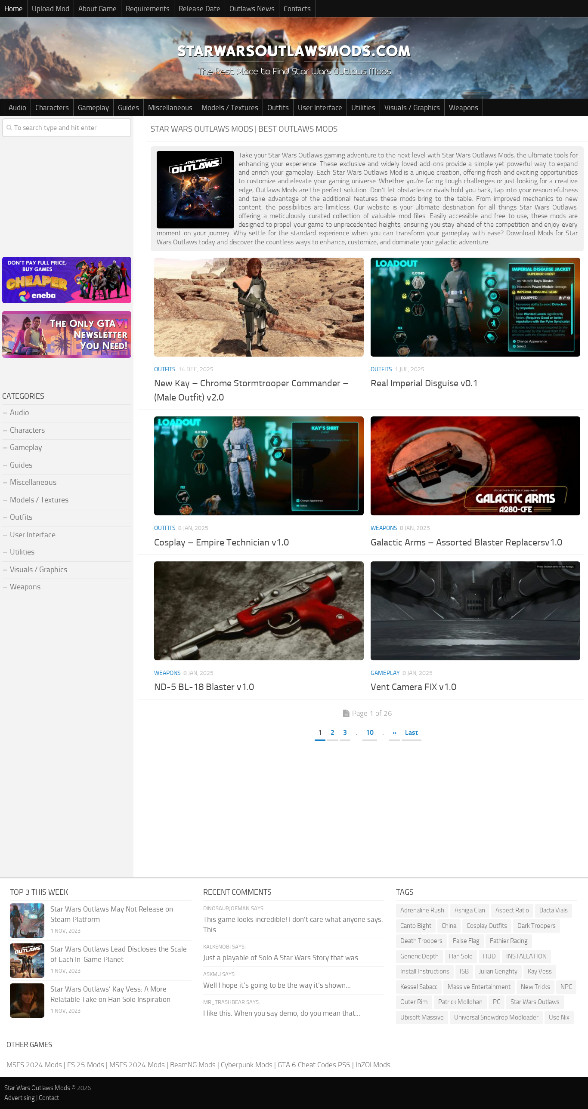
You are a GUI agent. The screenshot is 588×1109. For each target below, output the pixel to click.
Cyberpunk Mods (246, 1064)
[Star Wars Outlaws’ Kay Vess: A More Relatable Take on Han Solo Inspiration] (27, 1000)
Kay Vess (540, 971)
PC (496, 1002)
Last (411, 732)
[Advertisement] (367, 808)
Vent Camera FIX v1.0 (413, 687)
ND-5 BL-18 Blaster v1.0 (204, 687)
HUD (489, 956)
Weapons (463, 107)
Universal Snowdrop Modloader (496, 1017)
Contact (49, 1098)
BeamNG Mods (193, 1064)
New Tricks (535, 987)
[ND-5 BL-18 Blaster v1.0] (259, 610)
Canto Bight (415, 926)
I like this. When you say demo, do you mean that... (281, 1013)
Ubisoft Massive (422, 1017)
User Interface (320, 107)
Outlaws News (252, 8)
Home (13, 8)
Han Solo (461, 956)
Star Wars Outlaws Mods (37, 1088)
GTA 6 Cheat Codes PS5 (314, 1064)
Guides (128, 107)
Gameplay (93, 107)
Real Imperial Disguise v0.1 (424, 383)
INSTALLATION (526, 956)
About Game (97, 8)
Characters (52, 107)
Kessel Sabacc (418, 987)
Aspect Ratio (512, 910)
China (449, 926)
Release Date (199, 8)
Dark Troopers (536, 926)
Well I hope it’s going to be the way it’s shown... (277, 985)
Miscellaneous (170, 107)
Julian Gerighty (498, 971)
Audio (17, 107)
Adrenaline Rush (422, 910)
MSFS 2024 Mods (34, 1064)
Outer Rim (414, 1002)
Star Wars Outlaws (535, 1002)
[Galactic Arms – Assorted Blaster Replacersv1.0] (476, 465)
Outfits (278, 107)
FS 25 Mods (85, 1064)
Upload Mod (50, 8)
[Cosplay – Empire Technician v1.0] (259, 465)
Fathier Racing (509, 941)
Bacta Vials (553, 910)
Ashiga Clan (470, 910)
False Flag (466, 941)
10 (370, 732)
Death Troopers (421, 941)
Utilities (363, 107)
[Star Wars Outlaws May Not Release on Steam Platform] (27, 920)
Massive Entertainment (479, 987)
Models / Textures (229, 107)
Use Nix (559, 1017)
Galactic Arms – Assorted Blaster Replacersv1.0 (466, 542)
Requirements (148, 8)
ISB (464, 971)
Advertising (19, 1098)
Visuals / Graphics (412, 107)
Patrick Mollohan (460, 1002)
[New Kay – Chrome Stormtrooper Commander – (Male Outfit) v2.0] (259, 307)
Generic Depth (419, 956)
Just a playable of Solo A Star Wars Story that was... (283, 957)
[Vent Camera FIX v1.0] (476, 610)
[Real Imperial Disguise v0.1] (476, 307)
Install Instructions (424, 971)
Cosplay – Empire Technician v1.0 (221, 542)
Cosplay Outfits (487, 926)
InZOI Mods (373, 1064)
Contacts (297, 8)
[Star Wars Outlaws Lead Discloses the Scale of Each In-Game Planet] (27, 960)
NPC (566, 987)
